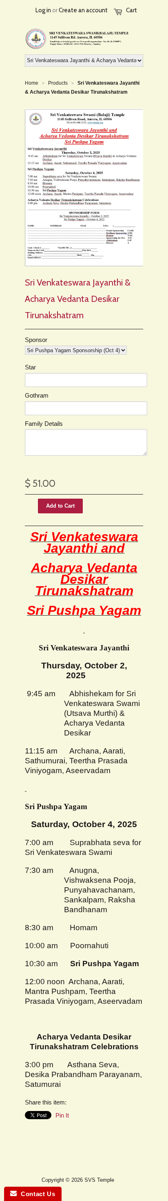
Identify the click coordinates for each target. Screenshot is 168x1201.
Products (58, 83)
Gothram (37, 395)
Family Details (44, 423)
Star (30, 367)
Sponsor (36, 339)
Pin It (62, 1115)
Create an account (83, 10)
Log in (43, 10)
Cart (131, 10)
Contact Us (36, 1193)
